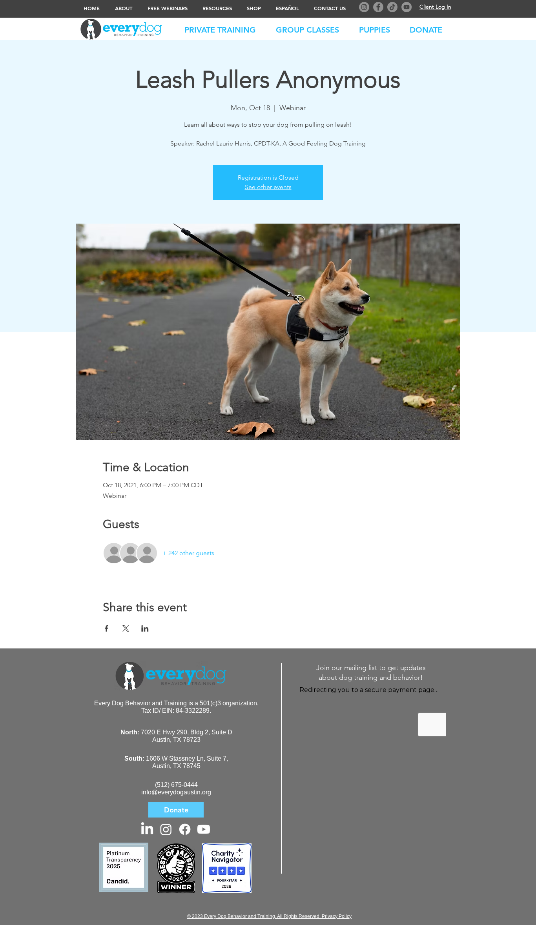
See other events (268, 187)
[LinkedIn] (147, 829)
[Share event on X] (125, 628)
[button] (430, 28)
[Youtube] (203, 829)
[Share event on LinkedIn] (145, 628)
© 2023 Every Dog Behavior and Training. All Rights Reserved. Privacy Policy (269, 916)
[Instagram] (364, 7)
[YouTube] (406, 7)
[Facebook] (378, 7)
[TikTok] (392, 7)
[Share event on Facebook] (106, 628)
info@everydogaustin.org (176, 792)
